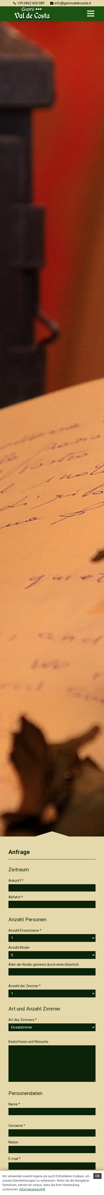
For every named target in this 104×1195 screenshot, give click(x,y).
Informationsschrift (32, 1189)
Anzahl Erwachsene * (24, 930)
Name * (14, 1104)
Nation (13, 1142)
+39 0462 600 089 (31, 3)
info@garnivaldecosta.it (73, 3)
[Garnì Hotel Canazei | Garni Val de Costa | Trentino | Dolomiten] (32, 13)
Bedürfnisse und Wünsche (28, 1042)
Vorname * (16, 1126)
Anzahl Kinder (19, 947)
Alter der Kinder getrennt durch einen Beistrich (43, 964)
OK (97, 1176)
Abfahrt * (15, 897)
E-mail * (14, 1159)
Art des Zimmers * (22, 1020)
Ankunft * (15, 880)
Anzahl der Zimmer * (24, 986)
